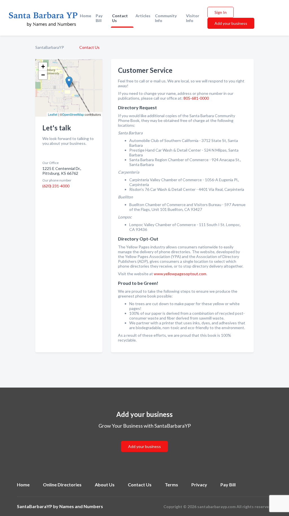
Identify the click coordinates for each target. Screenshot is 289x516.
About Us (105, 484)
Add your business (230, 23)
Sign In (220, 12)
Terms (171, 484)
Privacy (199, 484)
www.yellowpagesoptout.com (180, 273)
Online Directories (62, 484)
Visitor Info (192, 18)
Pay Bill (99, 18)
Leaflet (52, 114)
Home (85, 15)
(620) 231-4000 (55, 185)
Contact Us (120, 18)
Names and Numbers (81, 506)
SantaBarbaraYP (49, 47)
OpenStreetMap (73, 114)
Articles (142, 15)
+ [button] (43, 66)
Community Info (166, 18)
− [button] (43, 74)
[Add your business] (144, 439)
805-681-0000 (196, 98)
